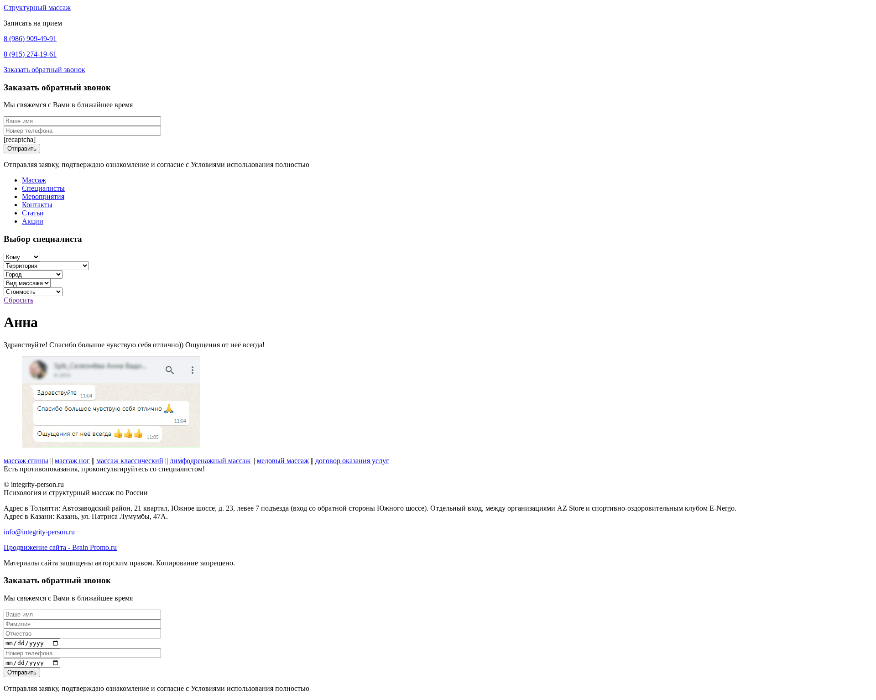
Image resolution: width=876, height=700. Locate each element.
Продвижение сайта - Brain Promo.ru (60, 547)
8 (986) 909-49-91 (30, 38)
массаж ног (72, 461)
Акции (32, 221)
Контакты (37, 205)
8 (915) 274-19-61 (30, 54)
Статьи (33, 213)
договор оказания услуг (352, 461)
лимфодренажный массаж (210, 461)
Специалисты (43, 188)
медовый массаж (283, 461)
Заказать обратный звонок (44, 69)
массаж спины (26, 461)
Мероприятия (43, 196)
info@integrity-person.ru (39, 532)
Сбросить (18, 300)
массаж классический (129, 461)
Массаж (34, 180)
